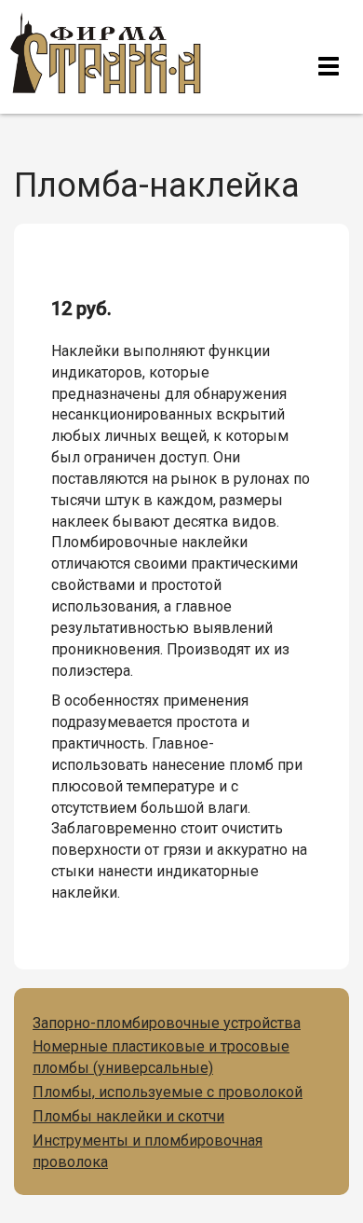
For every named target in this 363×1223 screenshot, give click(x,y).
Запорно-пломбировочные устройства (167, 1023)
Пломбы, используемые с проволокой (167, 1092)
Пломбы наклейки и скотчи (128, 1116)
